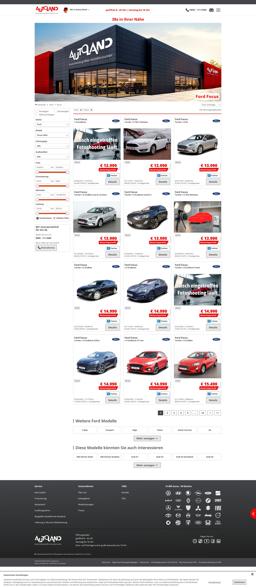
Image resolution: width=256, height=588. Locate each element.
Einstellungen (215, 582)
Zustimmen (239, 582)
